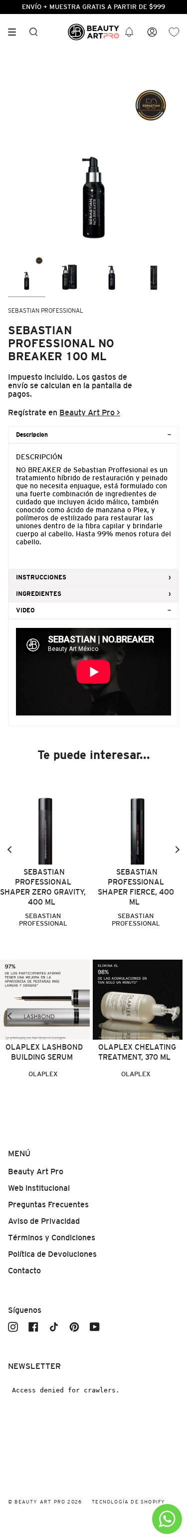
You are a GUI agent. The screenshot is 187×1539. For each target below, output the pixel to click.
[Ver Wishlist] (174, 32)
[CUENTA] (152, 32)
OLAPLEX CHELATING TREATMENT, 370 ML (137, 1052)
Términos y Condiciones (51, 1237)
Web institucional (39, 1188)
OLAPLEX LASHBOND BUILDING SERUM (44, 1052)
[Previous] (10, 849)
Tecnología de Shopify (128, 1501)
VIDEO (25, 610)
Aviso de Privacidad (44, 1221)
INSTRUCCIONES (41, 577)
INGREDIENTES (38, 593)
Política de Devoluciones (52, 1254)
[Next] (177, 849)
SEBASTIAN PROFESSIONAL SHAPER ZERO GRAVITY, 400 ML (43, 887)
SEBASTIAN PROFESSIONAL (45, 310)
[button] (129, 32)
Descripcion (32, 434)
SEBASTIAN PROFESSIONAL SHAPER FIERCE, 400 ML (136, 887)
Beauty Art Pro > (89, 412)
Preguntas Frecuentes (48, 1204)
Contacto (24, 1270)
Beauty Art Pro (35, 1171)
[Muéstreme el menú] (15, 32)
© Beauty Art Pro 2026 (45, 1501)
